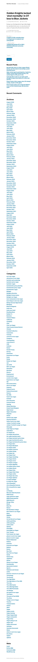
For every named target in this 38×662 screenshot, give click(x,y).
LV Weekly (10, 491)
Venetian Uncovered (12, 628)
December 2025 (11, 117)
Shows (8, 560)
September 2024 (11, 143)
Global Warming (11, 406)
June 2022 (10, 194)
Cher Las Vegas (11, 325)
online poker (10, 524)
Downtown (10, 353)
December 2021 (11, 205)
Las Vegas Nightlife (12, 464)
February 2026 (11, 113)
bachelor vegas (11, 284)
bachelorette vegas (12, 289)
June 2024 (10, 149)
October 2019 (10, 243)
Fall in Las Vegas (11, 385)
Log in (8, 646)
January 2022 (10, 204)
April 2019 (9, 254)
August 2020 (10, 224)
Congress (9, 338)
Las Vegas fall (10, 453)
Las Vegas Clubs (11, 447)
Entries (10, 648)
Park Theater (10, 532)
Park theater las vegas (13, 534)
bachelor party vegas (13, 282)
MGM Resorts (10, 500)
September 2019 (11, 245)
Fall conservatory (11, 383)
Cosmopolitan (10, 340)
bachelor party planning (13, 280)
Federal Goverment (12, 391)
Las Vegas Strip (11, 470)
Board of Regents (11, 306)
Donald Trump (11, 349)
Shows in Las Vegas (12, 562)
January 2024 (10, 158)
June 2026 (10, 106)
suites (8, 571)
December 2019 (11, 239)
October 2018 (10, 264)
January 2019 (10, 260)
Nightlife (9, 515)
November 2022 (11, 185)
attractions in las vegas (13, 278)
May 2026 (9, 108)
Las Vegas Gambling (12, 457)
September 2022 (11, 188)
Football (9, 398)
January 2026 (10, 115)
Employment (10, 374)
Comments (11, 650)
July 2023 (9, 170)
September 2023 (11, 166)
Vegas (8, 609)
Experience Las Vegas (13, 380)
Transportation (11, 603)
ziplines (9, 637)
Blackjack (9, 304)
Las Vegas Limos (11, 460)
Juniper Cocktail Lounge (13, 423)
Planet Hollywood (11, 539)
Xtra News (9, 634)
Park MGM (9, 528)
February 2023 (11, 179)
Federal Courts (11, 389)
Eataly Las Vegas (11, 361)
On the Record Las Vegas (14, 519)
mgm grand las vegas (13, 496)
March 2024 (10, 155)
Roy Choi (9, 551)
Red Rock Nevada (11, 3)
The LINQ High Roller (12, 587)
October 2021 (10, 209)
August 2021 (10, 213)
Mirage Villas (10, 502)
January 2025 (10, 136)
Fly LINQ (9, 395)
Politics (9, 541)
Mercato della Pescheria (13, 492)
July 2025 (9, 126)
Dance (8, 348)
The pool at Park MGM (13, 596)
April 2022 (10, 198)
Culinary (9, 346)
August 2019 (10, 247)
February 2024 (11, 156)
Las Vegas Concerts (12, 449)
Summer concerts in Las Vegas (15, 573)
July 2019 (9, 249)
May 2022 (9, 196)
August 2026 (10, 102)
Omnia (8, 517)
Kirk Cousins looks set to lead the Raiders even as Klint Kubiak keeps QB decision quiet (18, 86)
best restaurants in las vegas (15, 299)
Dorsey (9, 351)
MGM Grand (10, 494)
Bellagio (9, 291)
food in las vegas (11, 396)
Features (9, 387)
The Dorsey (10, 577)
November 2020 (11, 219)
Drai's (8, 357)
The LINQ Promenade (12, 588)
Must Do (9, 506)
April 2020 (10, 232)
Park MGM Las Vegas (12, 530)
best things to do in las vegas (15, 301)
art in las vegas (11, 276)
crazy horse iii (10, 342)
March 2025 (10, 132)
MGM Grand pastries (12, 498)
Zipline (8, 635)
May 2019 (9, 252)
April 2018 (9, 267)
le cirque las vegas (12, 481)
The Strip (9, 598)
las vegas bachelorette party (15, 440)
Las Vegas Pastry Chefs (13, 466)
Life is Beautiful (11, 483)
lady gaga (9, 427)
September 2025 (11, 123)
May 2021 (9, 215)
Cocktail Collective (12, 331)
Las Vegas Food (11, 455)
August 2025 (10, 124)
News (8, 513)
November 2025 (11, 119)
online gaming (11, 523)
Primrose (9, 543)
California (9, 319)
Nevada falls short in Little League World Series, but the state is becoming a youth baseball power (18, 69)
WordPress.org (11, 652)
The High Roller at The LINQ (14, 581)
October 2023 (11, 164)
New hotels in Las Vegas (13, 511)
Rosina (8, 549)
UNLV (8, 607)
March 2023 (10, 177)
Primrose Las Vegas (12, 545)
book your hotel (11, 310)
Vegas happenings (12, 615)
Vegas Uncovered (12, 624)
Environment (10, 376)
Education (9, 368)
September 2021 (11, 211)
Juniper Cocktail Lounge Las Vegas (16, 425)
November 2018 (11, 262)
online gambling (11, 521)
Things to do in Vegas (13, 600)
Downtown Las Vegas (13, 355)
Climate (9, 329)
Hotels (8, 415)
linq (8, 489)
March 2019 (10, 256)
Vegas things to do (12, 620)
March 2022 (10, 200)
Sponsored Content (12, 566)
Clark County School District (15, 327)
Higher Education (11, 412)
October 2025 (11, 121)
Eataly (8, 359)
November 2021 (11, 207)
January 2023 (10, 181)
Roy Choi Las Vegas (12, 553)
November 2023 (11, 162)
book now (9, 308)
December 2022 (11, 183)
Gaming (9, 404)
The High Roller (11, 579)
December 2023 (11, 160)
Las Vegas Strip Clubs (13, 472)
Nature (8, 507)
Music (8, 504)
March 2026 (10, 111)
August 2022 (10, 190)
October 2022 (11, 187)
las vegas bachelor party (13, 436)
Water (8, 630)
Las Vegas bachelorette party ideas (17, 442)
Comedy (9, 334)
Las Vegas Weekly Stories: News (13, 21)
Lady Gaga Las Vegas (13, 428)
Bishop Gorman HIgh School (14, 302)
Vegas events (10, 611)
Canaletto (9, 321)
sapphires (9, 558)
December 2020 (11, 217)
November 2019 (11, 241)
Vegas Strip (10, 618)
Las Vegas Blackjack (12, 445)
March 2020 (10, 234)
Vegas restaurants (12, 617)
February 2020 (11, 235)
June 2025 (10, 128)
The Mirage (10, 590)
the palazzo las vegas (13, 592)
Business (9, 316)
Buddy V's (9, 314)
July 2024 (9, 147)
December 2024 (11, 138)
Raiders (9, 547)
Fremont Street (11, 402)
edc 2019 (9, 364)
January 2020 (10, 237)
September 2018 (11, 266)
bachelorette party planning (14, 285)
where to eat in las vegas (13, 632)
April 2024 (10, 153)
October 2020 (11, 220)
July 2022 (9, 192)
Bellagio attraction (12, 293)
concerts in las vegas (13, 336)
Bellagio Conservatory (13, 295)
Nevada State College (13, 509)
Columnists (10, 333)
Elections (9, 370)
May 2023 (9, 173)
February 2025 (11, 134)
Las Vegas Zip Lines (12, 475)
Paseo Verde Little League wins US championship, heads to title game (19, 82)
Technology (10, 575)
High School (10, 410)
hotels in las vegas (12, 417)
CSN (8, 344)
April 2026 (10, 109)
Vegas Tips (10, 622)
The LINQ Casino (11, 585)
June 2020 (10, 228)
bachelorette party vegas (14, 287)
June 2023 (10, 172)
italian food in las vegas (13, 421)
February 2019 (11, 258)
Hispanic (9, 413)
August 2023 (10, 168)
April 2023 (10, 175)
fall (7, 381)
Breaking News (11, 312)
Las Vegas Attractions (13, 434)
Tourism (9, 602)
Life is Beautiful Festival (13, 485)
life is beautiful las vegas (14, 487)
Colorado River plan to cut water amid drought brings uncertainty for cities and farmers (18, 78)
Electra (9, 372)
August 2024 (10, 145)
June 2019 (9, 251)
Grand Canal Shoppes (13, 408)
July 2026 (9, 104)
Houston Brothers (11, 419)
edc (8, 363)
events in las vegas (12, 378)
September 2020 (11, 222)
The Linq (9, 583)
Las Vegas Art (10, 432)
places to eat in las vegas (14, 536)
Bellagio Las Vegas (12, 297)
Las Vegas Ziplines (12, 477)
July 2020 (9, 226)
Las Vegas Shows (11, 468)
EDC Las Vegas (11, 366)
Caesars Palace (11, 317)
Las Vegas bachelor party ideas (15, 438)
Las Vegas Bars (11, 443)
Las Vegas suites (11, 474)
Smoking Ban (10, 564)
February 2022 (11, 202)
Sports (8, 568)
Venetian (9, 626)
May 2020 (9, 230)
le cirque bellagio (11, 479)
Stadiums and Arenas (13, 570)
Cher (8, 323)
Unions (8, 605)
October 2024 (11, 141)
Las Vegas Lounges (12, 462)
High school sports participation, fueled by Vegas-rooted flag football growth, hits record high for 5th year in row (19, 73)
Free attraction (11, 400)
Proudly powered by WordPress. (18, 658)
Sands (8, 555)
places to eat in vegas (13, 538)
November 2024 (11, 140)
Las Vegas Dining (11, 451)
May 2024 (9, 151)
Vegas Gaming (11, 613)
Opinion (9, 526)
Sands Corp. (10, 556)
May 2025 (9, 130)
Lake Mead (10, 430)
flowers (9, 393)
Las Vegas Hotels (11, 459)
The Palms (9, 594)
